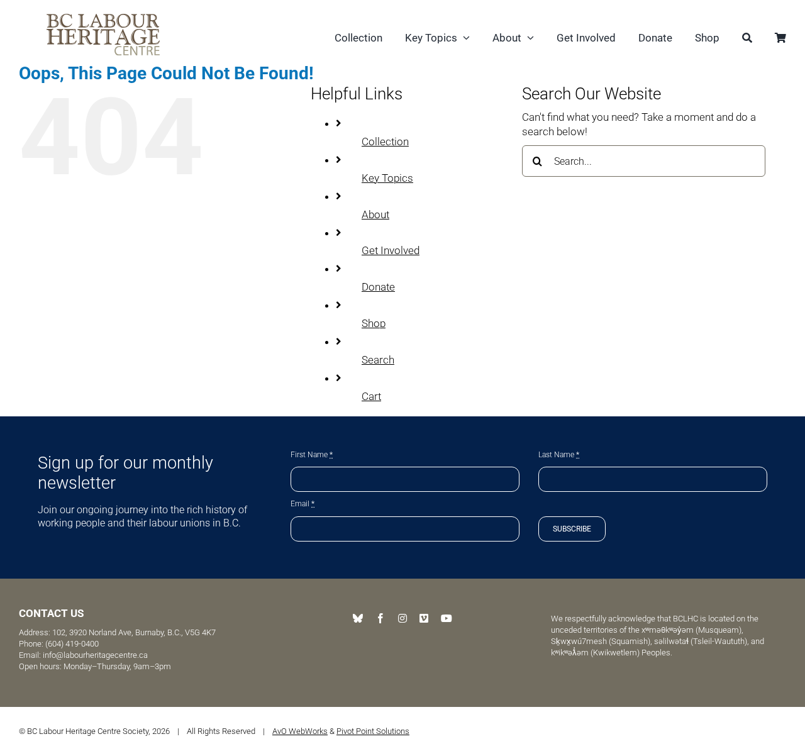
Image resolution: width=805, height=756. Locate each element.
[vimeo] (423, 618)
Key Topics (387, 178)
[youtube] (446, 618)
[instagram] (402, 618)
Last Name (558, 454)
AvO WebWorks (300, 731)
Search (378, 359)
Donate (378, 287)
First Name (312, 454)
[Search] (747, 39)
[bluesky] (358, 618)
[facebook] (380, 618)
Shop (374, 323)
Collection (385, 141)
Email (302, 503)
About (375, 214)
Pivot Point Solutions (372, 731)
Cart (371, 396)
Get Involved (390, 250)
